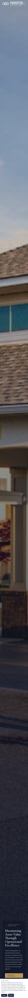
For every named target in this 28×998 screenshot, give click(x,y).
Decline (4, 995)
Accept (11, 995)
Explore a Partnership (11, 975)
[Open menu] (24, 3)
